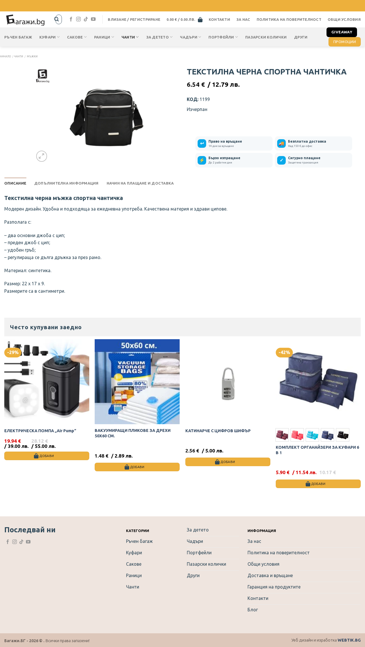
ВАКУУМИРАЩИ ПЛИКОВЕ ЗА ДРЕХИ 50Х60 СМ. (133, 433)
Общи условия (344, 19)
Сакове (75, 37)
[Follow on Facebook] (71, 19)
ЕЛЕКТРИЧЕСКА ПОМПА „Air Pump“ (40, 430)
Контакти (219, 19)
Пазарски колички (266, 37)
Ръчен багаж (18, 37)
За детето (157, 37)
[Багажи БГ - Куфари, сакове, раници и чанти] (25, 19)
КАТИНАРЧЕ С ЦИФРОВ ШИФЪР (218, 430)
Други (300, 37)
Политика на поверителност (289, 19)
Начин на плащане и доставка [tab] (140, 183)
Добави (318, 484)
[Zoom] (41, 156)
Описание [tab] (15, 183)
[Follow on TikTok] (86, 19)
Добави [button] (46, 456)
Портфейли (221, 37)
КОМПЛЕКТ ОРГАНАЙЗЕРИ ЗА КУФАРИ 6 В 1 (317, 450)
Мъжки (32, 56)
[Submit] (56, 19)
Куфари (47, 37)
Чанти (128, 37)
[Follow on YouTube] (93, 19)
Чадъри (188, 37)
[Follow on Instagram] (78, 19)
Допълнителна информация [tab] (66, 183)
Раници (102, 37)
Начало (5, 56)
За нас (243, 19)
